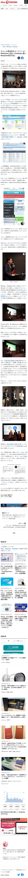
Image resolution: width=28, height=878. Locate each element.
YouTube (21, 5)
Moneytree (19, 137)
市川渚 (12, 109)
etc (7, 8)
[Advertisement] (14, 25)
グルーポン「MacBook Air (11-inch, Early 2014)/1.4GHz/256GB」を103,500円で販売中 (14, 525)
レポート (12, 8)
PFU (7, 105)
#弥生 (4, 46)
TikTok (25, 5)
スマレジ (4, 482)
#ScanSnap (14, 46)
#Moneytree (9, 46)
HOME (2, 8)
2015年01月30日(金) (5, 44)
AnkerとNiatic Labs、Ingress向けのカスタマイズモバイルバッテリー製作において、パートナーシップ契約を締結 (14, 515)
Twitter (16, 288)
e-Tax (22, 452)
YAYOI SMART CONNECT (8, 137)
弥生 (16, 101)
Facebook (5, 5)
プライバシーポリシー (8, 870)
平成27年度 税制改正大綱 (11, 360)
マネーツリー (6, 103)
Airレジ (12, 482)
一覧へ (14, 533)
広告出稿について (21, 870)
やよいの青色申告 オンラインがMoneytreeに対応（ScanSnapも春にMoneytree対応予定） (13, 53)
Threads (10, 5)
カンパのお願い (6, 872)
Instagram (15, 5)
